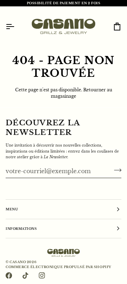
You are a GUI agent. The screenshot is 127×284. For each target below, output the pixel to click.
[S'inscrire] (115, 170)
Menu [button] (12, 209)
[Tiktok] (25, 275)
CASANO (18, 262)
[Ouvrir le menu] (16, 26)
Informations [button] (21, 229)
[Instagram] (42, 275)
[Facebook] (9, 275)
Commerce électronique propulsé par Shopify (58, 267)
